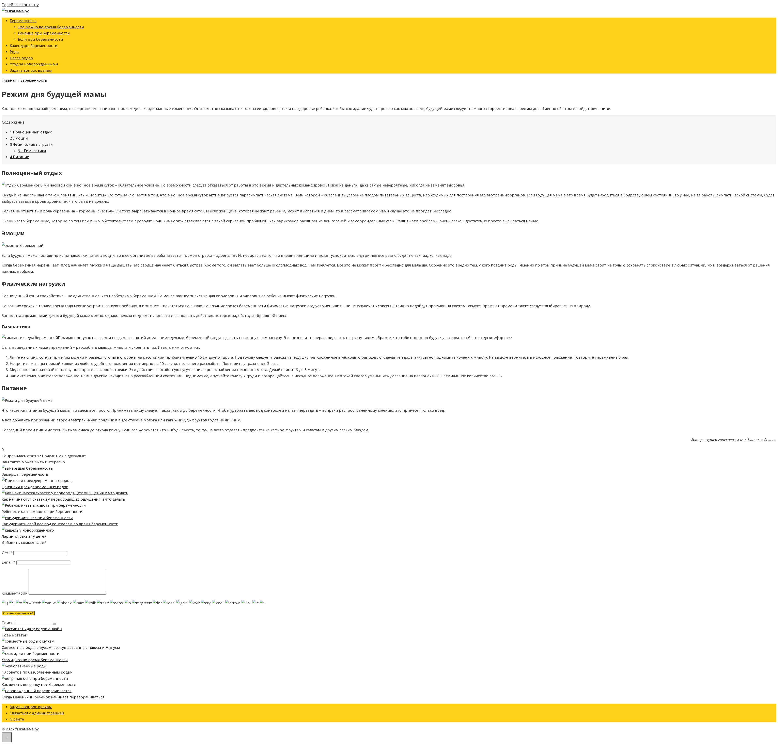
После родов (21, 57)
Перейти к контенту (20, 4)
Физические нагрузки (31, 144)
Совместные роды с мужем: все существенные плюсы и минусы (61, 647)
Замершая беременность (25, 474)
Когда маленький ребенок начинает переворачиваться (53, 697)
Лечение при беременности (44, 33)
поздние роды (504, 265)
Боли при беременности (40, 39)
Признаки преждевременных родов (35, 486)
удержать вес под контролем (257, 410)
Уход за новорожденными (34, 64)
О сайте (17, 719)
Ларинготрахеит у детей (24, 536)
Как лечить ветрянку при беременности (39, 684)
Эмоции (19, 138)
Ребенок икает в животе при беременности (42, 511)
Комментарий (15, 593)
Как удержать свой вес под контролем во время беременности (60, 523)
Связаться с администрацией (37, 713)
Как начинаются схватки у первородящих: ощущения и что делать (63, 499)
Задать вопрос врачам (31, 70)
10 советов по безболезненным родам (37, 672)
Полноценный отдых (31, 132)
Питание (19, 156)
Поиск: (8, 622)
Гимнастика (32, 150)
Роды (14, 51)
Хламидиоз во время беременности (35, 659)
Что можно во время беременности (51, 27)
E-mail (8, 562)
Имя (7, 552)
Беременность (23, 20)
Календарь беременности (33, 45)
